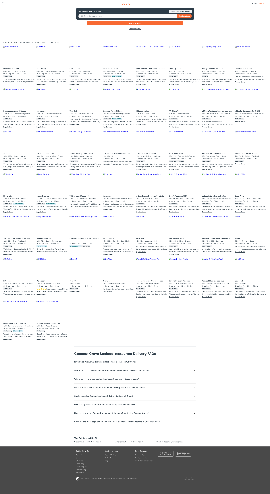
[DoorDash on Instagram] (193, 478)
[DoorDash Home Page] (127, 3)
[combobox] (130, 16)
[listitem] (80, 442)
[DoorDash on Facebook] (185, 478)
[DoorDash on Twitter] (189, 478)
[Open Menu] (3, 3)
